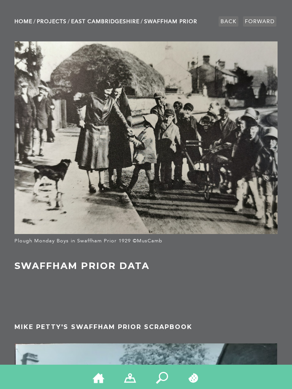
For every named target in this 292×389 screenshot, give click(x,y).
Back (228, 21)
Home (23, 21)
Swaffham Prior (170, 21)
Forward (260, 21)
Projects (52, 21)
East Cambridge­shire (105, 21)
